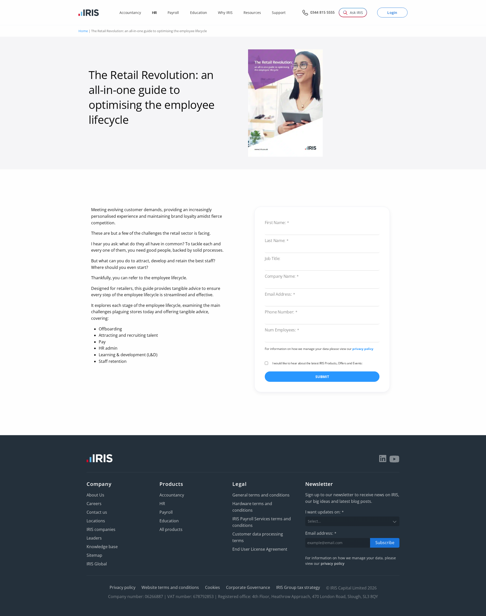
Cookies (212, 587)
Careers (94, 503)
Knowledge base (102, 546)
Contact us (97, 512)
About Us (95, 495)
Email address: (320, 533)
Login (392, 12)
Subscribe (384, 542)
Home (83, 31)
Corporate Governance (248, 587)
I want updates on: (324, 512)
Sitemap (94, 555)
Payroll (166, 512)
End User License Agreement (259, 549)
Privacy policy (122, 587)
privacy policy (362, 349)
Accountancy (171, 495)
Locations (96, 521)
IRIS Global (97, 564)
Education (169, 521)
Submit (322, 376)
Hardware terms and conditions (252, 507)
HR (162, 503)
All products (171, 529)
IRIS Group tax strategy (298, 587)
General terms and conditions (261, 495)
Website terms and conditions (170, 587)
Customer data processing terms (257, 537)
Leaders (94, 538)
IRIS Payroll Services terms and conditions (261, 522)
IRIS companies (101, 529)
